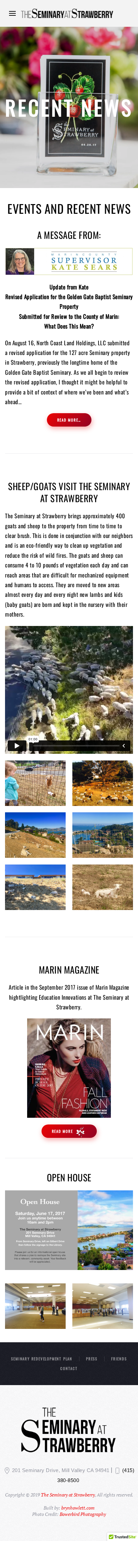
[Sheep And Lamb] (102, 887)
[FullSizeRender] (102, 1306)
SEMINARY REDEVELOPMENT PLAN (41, 1358)
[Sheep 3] (35, 887)
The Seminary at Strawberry (68, 1494)
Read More (63, 1131)
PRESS (91, 1358)
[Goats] (102, 783)
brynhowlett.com (77, 1508)
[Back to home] (69, 13)
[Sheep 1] (35, 835)
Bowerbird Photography (83, 1514)
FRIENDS (119, 1358)
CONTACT (69, 1368)
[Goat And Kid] (35, 783)
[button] (12, 13)
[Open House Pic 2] (35, 1306)
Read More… (69, 420)
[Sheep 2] (102, 835)
